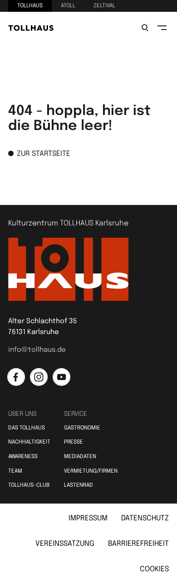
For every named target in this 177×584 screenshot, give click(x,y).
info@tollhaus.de (37, 350)
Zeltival (104, 6)
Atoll (68, 6)
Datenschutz (145, 518)
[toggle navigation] (162, 27)
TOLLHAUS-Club (28, 485)
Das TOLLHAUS (26, 428)
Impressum (88, 518)
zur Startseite (43, 154)
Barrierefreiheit (138, 544)
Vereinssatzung (64, 544)
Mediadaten (80, 456)
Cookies (154, 569)
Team (15, 471)
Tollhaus (30, 6)
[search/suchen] (144, 27)
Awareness (23, 456)
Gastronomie (82, 428)
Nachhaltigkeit (29, 442)
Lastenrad (78, 485)
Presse (73, 442)
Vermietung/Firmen (91, 471)
